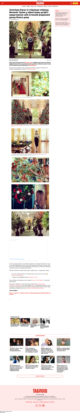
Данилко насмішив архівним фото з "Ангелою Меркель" (62, 19)
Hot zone (50, 6)
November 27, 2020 (33, 277)
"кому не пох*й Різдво (37, 280)
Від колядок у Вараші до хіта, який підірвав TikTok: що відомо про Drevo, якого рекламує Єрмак (62, 14)
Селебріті (24, 6)
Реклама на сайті (29, 402)
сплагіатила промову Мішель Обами (34, 288)
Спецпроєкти (55, 6)
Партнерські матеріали (43, 402)
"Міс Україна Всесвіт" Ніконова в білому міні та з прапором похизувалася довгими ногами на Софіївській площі (16, 368)
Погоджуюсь (2, 412)
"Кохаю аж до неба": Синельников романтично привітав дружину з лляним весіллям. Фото (47, 367)
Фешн (32, 6)
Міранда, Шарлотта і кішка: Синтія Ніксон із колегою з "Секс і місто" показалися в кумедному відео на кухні (47, 351)
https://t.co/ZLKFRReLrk (17, 275)
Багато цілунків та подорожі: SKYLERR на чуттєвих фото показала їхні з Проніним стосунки (31, 350)
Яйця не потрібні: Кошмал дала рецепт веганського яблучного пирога (31, 367)
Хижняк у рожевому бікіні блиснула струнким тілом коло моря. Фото (63, 349)
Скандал (28, 6)
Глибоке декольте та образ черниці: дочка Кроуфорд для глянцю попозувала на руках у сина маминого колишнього (62, 368)
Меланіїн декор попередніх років (18, 125)
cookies (10, 411)
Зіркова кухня (40, 6)
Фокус (57, 11)
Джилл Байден (32, 65)
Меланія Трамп (29, 62)
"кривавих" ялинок (31, 69)
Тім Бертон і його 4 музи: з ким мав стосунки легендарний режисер (16, 349)
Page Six (33, 285)
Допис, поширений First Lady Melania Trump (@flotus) (28, 260)
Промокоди (51, 402)
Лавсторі (45, 6)
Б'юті (35, 6)
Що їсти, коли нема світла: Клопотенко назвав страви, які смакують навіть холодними (63, 23)
